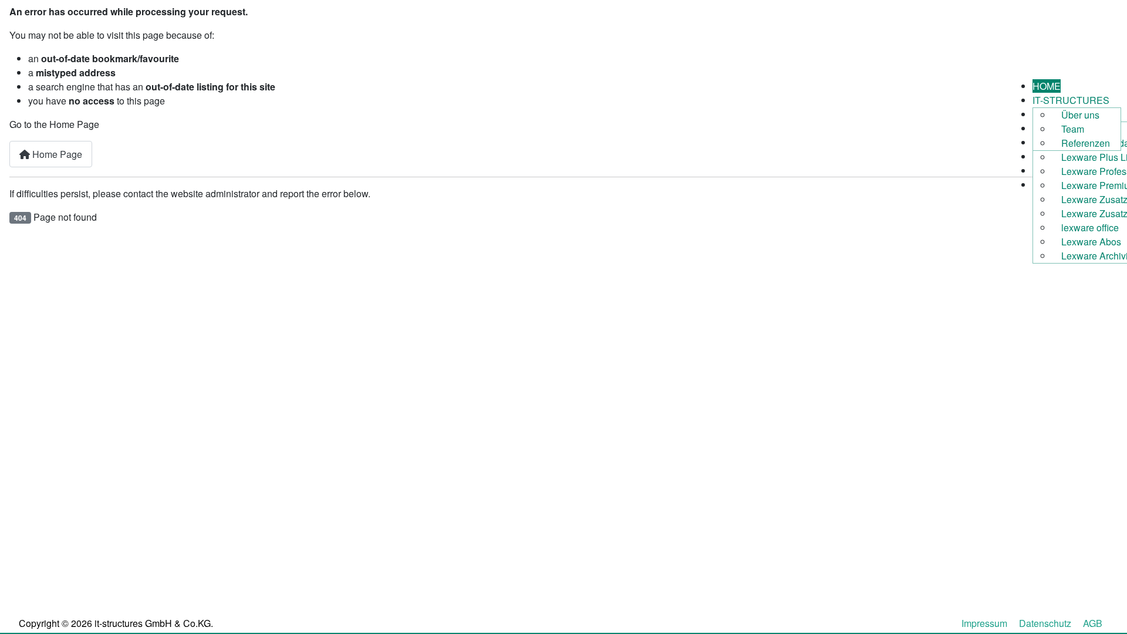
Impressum (984, 623)
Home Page (56, 154)
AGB (1092, 623)
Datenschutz (1045, 623)
